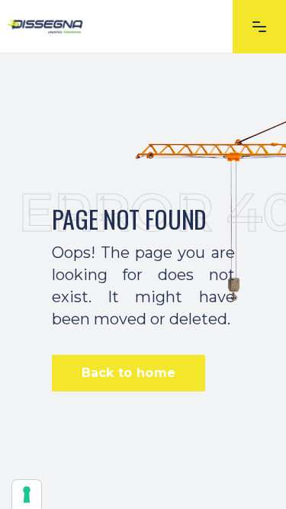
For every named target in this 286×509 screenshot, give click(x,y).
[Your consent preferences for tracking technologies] (26, 494)
